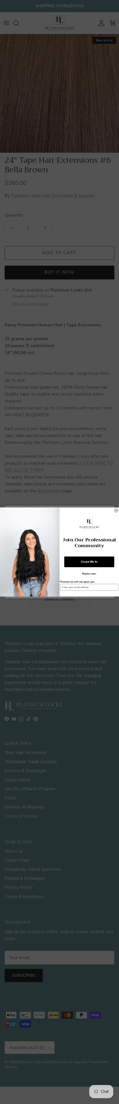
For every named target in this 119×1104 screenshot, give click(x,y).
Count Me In (89, 561)
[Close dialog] (116, 510)
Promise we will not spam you (77, 582)
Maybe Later (89, 573)
